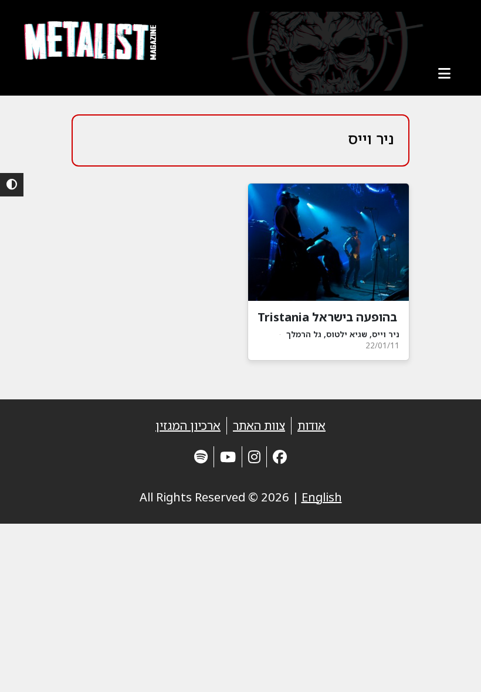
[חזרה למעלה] (451, 668)
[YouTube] (228, 456)
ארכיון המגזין (188, 425)
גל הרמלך (303, 334)
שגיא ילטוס (346, 334)
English (322, 497)
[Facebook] (280, 456)
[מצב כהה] (11, 184)
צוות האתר (259, 425)
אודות (311, 425)
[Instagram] (254, 456)
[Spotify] (201, 456)
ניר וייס (385, 334)
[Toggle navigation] (444, 73)
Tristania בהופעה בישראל (327, 317)
